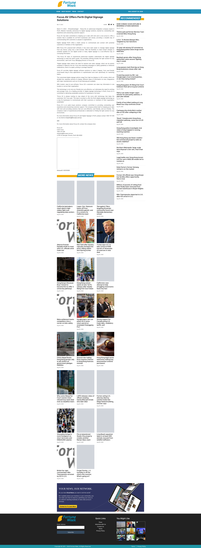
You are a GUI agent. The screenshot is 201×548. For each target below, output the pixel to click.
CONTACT (80, 11)
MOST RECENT (66, 11)
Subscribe (71, 532)
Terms (100, 528)
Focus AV (83, 29)
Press (100, 522)
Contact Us (100, 526)
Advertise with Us (100, 524)
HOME (58, 11)
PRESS (74, 11)
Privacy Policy (100, 531)
